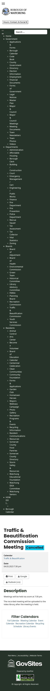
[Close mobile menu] (3, 33)
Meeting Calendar (29, 620)
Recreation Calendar (25, 623)
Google (23, 576)
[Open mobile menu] (3, 30)
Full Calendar (13, 620)
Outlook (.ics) (14, 582)
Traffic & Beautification (14, 558)
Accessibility (23, 655)
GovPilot (30, 671)
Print (10, 576)
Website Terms (36, 655)
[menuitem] (8, 36)
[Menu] (3, 3)
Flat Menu (12, 655)
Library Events (29, 626)
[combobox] (30, 32)
